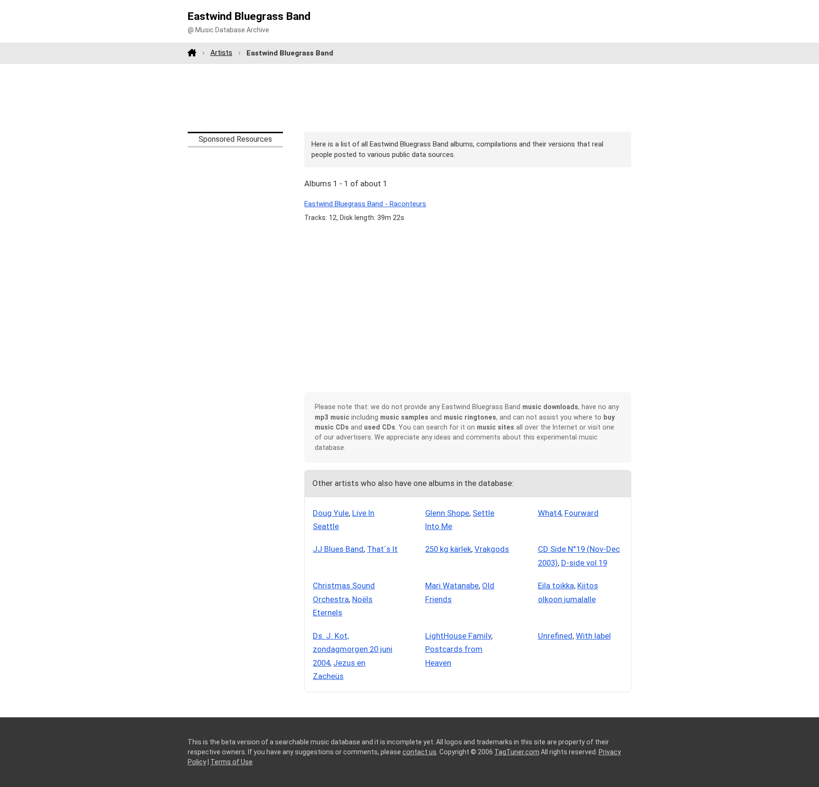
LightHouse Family (458, 636)
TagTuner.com (516, 752)
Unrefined (555, 636)
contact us (419, 752)
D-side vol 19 (584, 562)
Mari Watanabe (452, 585)
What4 (549, 513)
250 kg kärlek (448, 549)
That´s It (382, 549)
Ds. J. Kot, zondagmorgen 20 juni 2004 (352, 649)
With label (593, 636)
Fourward (581, 513)
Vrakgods (491, 549)
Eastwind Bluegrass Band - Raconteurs (365, 204)
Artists (221, 52)
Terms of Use (231, 762)
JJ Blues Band (338, 549)
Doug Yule (331, 513)
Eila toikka (556, 585)
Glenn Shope (447, 513)
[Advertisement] (409, 97)
